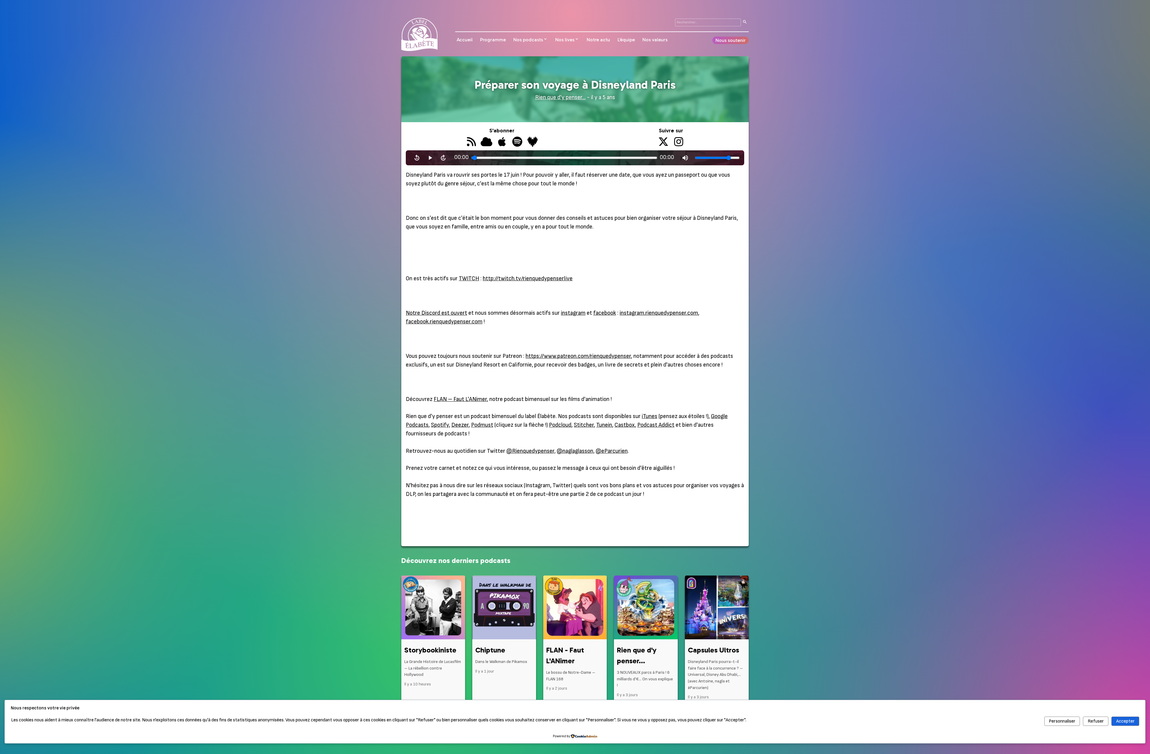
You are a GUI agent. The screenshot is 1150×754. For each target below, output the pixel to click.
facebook (604, 313)
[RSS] (471, 142)
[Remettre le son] (685, 157)
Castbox (625, 425)
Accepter (1125, 721)
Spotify (440, 425)
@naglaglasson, (575, 451)
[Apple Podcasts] (501, 142)
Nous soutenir (730, 40)
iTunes (649, 416)
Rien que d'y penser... (560, 97)
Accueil (465, 40)
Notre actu (598, 40)
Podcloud (560, 425)
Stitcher (584, 425)
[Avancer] (443, 157)
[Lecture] (430, 157)
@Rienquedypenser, (531, 451)
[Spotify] (517, 142)
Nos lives (564, 40)
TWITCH (469, 278)
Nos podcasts (528, 40)
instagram (573, 313)
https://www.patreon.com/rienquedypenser (578, 356)
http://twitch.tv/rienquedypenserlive (528, 278)
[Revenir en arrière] (416, 157)
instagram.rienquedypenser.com (659, 313)
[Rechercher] (745, 22)
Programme (493, 40)
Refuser (1096, 721)
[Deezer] (532, 142)
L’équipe (626, 40)
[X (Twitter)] (663, 142)
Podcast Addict (655, 425)
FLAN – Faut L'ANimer (460, 399)
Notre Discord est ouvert (436, 313)
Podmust (482, 425)
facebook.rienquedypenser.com (444, 321)
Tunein (604, 425)
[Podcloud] (486, 142)
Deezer (460, 425)
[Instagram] (678, 142)
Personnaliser (1062, 721)
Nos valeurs (655, 40)
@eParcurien (612, 451)
